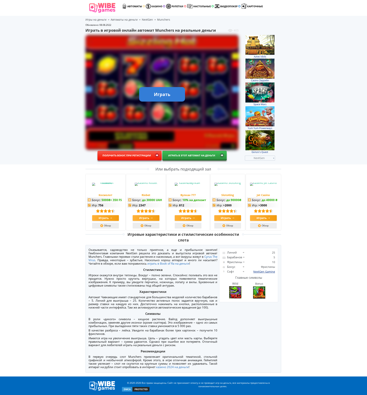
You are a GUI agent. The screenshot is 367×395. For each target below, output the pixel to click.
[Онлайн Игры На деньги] (102, 391)
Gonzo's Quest (260, 152)
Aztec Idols (260, 56)
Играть (104, 218)
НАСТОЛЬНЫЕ (202, 6)
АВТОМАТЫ (134, 6)
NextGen (259, 158)
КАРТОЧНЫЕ (255, 6)
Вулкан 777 (188, 195)
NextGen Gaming (264, 271)
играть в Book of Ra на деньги (168, 263)
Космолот (105, 195)
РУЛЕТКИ (177, 6)
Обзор (107, 225)
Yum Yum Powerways (260, 128)
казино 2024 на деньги (172, 367)
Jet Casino (263, 195)
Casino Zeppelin (260, 80)
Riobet (146, 195)
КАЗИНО (156, 6)
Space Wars (259, 104)
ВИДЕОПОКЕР (229, 6)
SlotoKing (227, 195)
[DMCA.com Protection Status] (135, 391)
